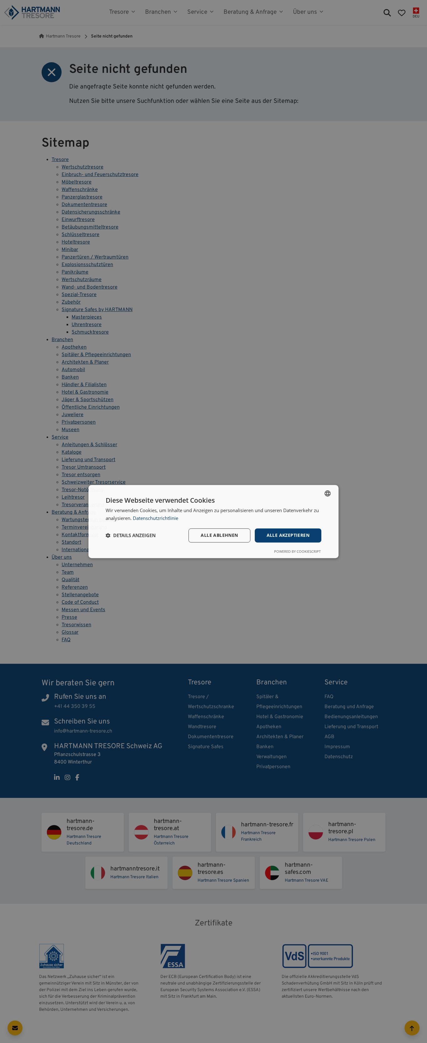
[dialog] (213, 521)
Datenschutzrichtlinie (155, 518)
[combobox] (327, 493)
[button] (131, 535)
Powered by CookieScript (297, 551)
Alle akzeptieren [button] (288, 535)
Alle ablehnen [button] (219, 535)
